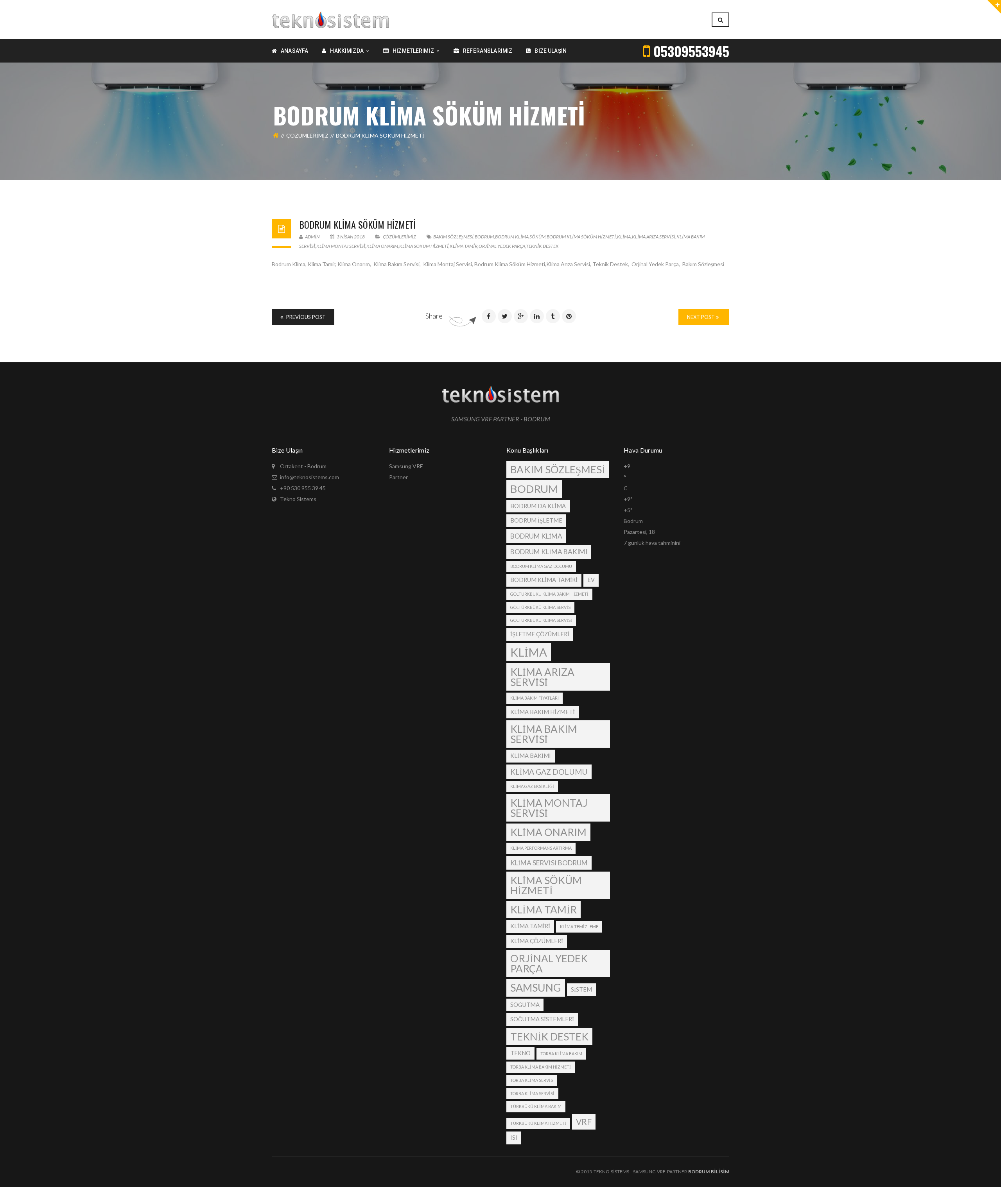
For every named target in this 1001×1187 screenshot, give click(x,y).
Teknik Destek (542, 246)
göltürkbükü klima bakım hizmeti (549, 593)
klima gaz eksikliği (532, 786)
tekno (520, 1053)
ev (591, 579)
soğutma (525, 1004)
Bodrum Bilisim (708, 1171)
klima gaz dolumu (549, 771)
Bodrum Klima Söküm (520, 237)
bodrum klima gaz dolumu (541, 566)
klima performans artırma (541, 847)
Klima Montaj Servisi (340, 246)
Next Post (701, 317)
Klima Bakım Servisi (543, 734)
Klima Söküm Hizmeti (423, 246)
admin (311, 237)
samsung (535, 987)
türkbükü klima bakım (535, 1106)
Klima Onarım (382, 246)
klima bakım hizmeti (542, 712)
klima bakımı (530, 755)
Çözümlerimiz (307, 135)
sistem (581, 989)
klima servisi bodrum (549, 863)
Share (434, 316)
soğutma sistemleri (542, 1019)
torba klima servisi (532, 1093)
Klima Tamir (463, 246)
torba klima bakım (561, 1053)
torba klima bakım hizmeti (540, 1066)
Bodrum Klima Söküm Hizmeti (357, 224)
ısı (513, 1137)
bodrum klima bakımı (548, 552)
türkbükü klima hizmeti (538, 1123)
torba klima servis (531, 1080)
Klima (624, 237)
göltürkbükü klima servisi (541, 620)
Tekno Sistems (298, 499)
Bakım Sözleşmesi (453, 237)
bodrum (484, 237)
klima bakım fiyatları (534, 697)
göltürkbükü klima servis (540, 607)
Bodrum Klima (536, 536)
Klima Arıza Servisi (653, 237)
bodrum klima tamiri (544, 579)
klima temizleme (579, 926)
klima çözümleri (536, 941)
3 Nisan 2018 (351, 237)
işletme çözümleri (539, 634)
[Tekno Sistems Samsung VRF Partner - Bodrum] (330, 19)
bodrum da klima (538, 506)
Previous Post (305, 317)
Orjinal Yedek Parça (502, 246)
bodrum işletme (536, 520)
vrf (584, 1122)
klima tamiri (530, 926)
